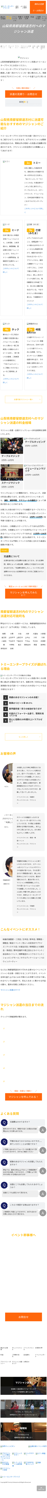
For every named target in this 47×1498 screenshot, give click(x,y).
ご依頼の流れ (38, 17)
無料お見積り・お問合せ (38, 7)
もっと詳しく (23, 737)
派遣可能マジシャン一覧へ (23, 399)
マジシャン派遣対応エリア (26, 47)
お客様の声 (26, 17)
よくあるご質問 (23, 7)
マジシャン (17, 47)
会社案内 (16, 7)
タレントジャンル (17, 1349)
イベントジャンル (14, 18)
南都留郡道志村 (43, 47)
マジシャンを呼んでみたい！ (23, 594)
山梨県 (38, 47)
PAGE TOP (41, 1489)
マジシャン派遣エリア (17, 1362)
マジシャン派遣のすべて (10, 989)
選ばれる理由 (2, 17)
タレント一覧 (8, 17)
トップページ (3, 47)
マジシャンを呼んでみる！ (24, 1097)
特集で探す (20, 17)
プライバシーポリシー (5, 1362)
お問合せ (23, 1317)
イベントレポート (40, 1355)
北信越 (33, 47)
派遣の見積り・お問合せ (23, 94)
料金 (32, 16)
